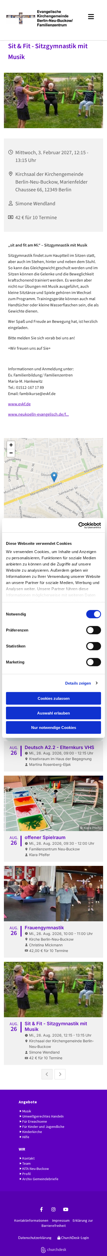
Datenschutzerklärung (34, 1238)
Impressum (61, 1220)
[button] (89, 16)
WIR (22, 1149)
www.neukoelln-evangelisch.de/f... (38, 414)
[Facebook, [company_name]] (41, 1209)
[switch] (93, 630)
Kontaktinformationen (31, 1220)
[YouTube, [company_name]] (65, 1209)
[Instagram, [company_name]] (53, 1209)
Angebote (28, 1101)
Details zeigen (78, 683)
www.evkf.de (19, 404)
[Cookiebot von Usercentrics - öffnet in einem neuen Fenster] (78, 525)
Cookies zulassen (54, 698)
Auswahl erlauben (53, 713)
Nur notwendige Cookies (53, 727)
